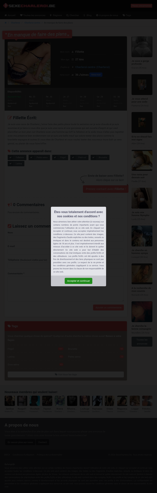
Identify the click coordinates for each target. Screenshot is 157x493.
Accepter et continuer (78, 280)
